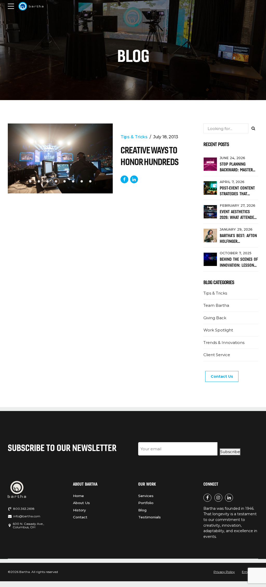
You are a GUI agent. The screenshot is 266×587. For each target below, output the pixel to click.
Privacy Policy (224, 572)
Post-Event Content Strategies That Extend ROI (237, 193)
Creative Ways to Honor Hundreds (149, 156)
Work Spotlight (218, 330)
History (79, 510)
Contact (80, 517)
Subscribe (230, 451)
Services (146, 496)
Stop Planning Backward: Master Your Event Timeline (238, 169)
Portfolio (146, 503)
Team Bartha (216, 305)
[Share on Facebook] (124, 179)
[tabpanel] (60, 158)
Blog (142, 510)
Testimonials (149, 517)
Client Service (216, 354)
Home (78, 496)
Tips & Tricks (134, 136)
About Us (81, 503)
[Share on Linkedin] (134, 179)
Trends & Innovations (223, 342)
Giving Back (214, 317)
